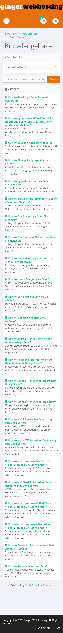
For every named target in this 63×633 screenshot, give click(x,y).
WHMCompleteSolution (38, 585)
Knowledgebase (29, 33)
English (45, 628)
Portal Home (11, 33)
